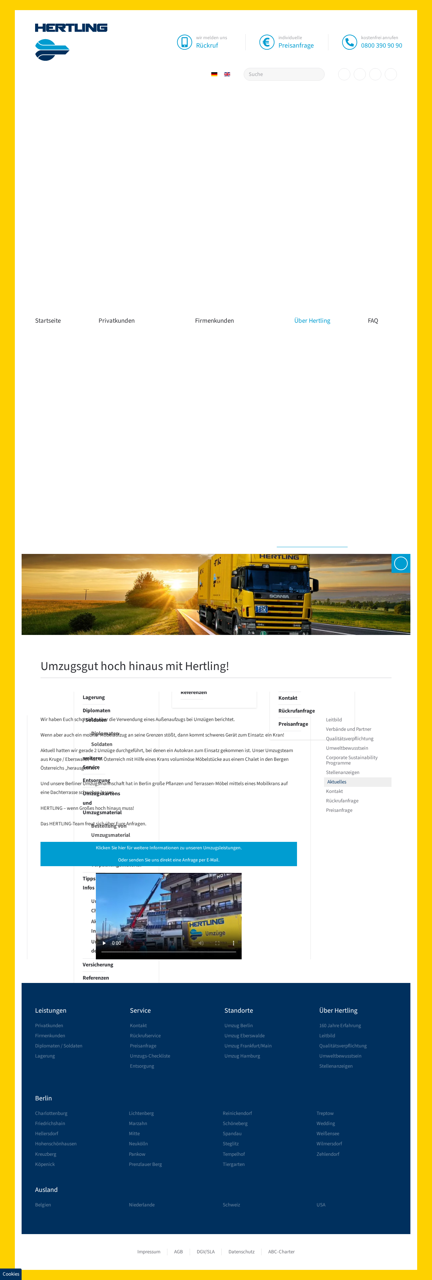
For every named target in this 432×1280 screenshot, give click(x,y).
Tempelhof (234, 1154)
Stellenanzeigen (342, 772)
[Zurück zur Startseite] (71, 42)
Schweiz (231, 1204)
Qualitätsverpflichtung (350, 738)
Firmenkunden (214, 320)
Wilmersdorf (329, 1143)
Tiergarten (234, 1164)
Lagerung (94, 697)
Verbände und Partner (348, 729)
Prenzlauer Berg (145, 1164)
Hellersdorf (46, 1133)
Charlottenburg (51, 1113)
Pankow (137, 1154)
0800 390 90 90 (381, 45)
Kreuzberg (45, 1154)
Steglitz (231, 1143)
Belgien (43, 1204)
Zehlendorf (328, 1154)
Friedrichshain (50, 1123)
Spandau (232, 1133)
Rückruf (207, 45)
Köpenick (45, 1164)
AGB (178, 1251)
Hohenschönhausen (56, 1143)
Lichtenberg (141, 1113)
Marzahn (138, 1123)
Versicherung (94, 964)
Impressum (148, 1251)
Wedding (326, 1123)
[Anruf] (350, 42)
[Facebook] (344, 74)
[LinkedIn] (375, 74)
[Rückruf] (185, 42)
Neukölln (138, 1143)
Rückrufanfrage (289, 711)
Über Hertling (312, 320)
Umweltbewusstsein (347, 748)
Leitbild (334, 719)
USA (321, 1204)
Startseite (48, 320)
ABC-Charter (281, 1251)
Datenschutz (241, 1251)
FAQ (373, 320)
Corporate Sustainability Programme (352, 760)
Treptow (325, 1113)
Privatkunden (117, 320)
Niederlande (142, 1204)
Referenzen (94, 978)
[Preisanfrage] (267, 42)
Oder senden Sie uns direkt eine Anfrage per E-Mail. (168, 860)
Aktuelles (336, 781)
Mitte (134, 1133)
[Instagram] (360, 74)
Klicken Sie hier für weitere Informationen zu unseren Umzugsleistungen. (169, 848)
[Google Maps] (391, 74)
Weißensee (328, 1133)
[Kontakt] (401, 563)
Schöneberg (235, 1123)
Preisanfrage (296, 45)
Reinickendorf (237, 1113)
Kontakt (287, 698)
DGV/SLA (206, 1251)
